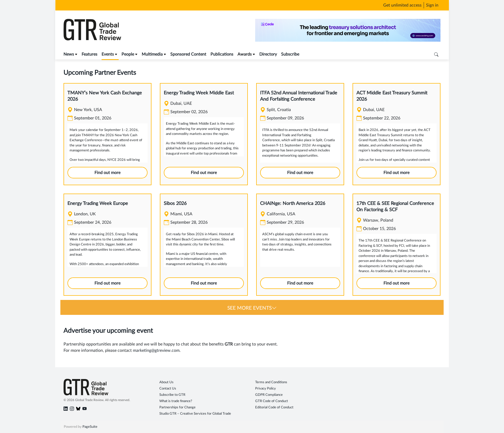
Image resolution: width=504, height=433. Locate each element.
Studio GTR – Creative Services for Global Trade (195, 413)
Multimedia (152, 54)
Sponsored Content (188, 54)
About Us (166, 382)
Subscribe (290, 54)
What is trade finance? (175, 401)
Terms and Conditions (271, 382)
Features (89, 54)
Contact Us (167, 388)
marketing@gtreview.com (156, 350)
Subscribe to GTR (172, 395)
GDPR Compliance (269, 395)
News (69, 54)
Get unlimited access (402, 5)
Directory (268, 54)
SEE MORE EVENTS (249, 308)
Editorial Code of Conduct (274, 407)
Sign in (432, 5)
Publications (222, 54)
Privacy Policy (265, 388)
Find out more (107, 173)
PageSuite (89, 427)
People (128, 54)
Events (108, 54)
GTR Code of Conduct (271, 401)
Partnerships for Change (177, 407)
